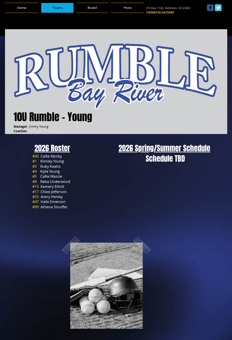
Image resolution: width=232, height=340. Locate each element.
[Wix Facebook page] (210, 7)
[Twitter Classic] (218, 7)
